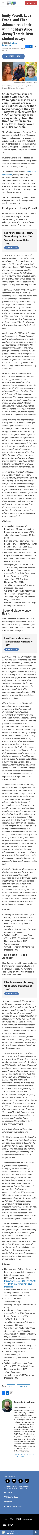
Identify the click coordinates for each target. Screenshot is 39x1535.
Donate (32, 3)
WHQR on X (8, 1502)
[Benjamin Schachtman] (7, 1405)
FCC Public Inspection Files (13, 1506)
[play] (3, 1532)
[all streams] (36, 1532)
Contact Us (8, 1492)
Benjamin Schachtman (9, 44)
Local (11, 1386)
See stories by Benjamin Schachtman (24, 1455)
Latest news (23, 1386)
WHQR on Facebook (11, 1497)
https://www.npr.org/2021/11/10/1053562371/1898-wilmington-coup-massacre (20, 1284)
